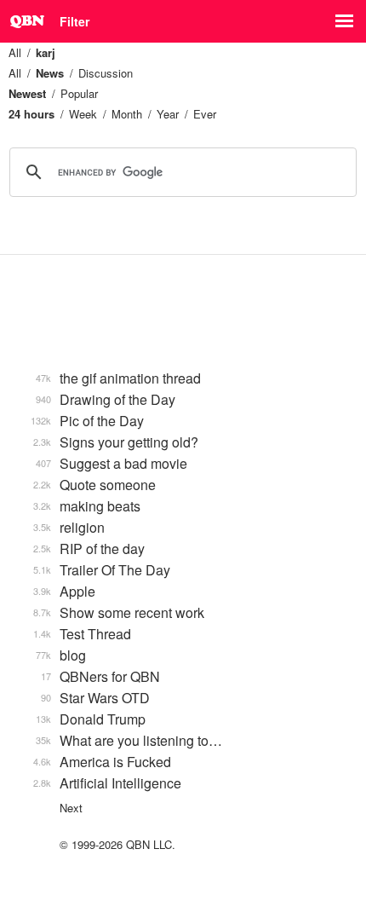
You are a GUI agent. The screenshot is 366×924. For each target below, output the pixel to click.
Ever (204, 114)
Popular (79, 93)
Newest (27, 93)
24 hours (31, 114)
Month (127, 114)
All (15, 52)
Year (168, 114)
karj (45, 52)
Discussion (105, 73)
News (50, 73)
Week (83, 114)
